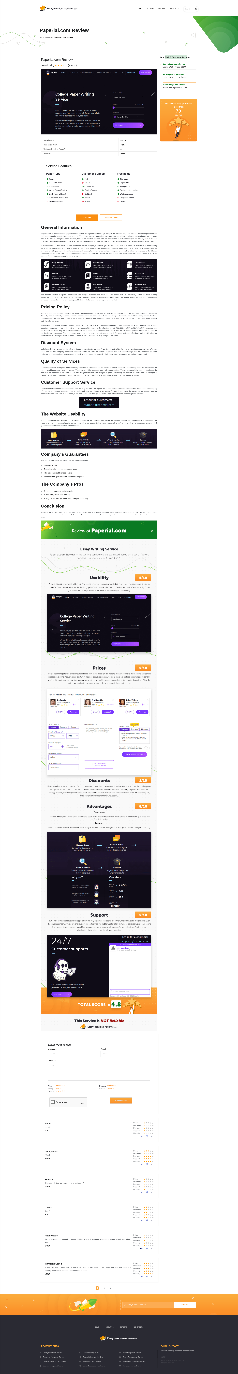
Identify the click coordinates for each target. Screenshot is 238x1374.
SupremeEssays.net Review (53, 1366)
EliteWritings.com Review (174, 84)
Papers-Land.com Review (92, 1361)
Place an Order (111, 218)
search (196, 9)
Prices (50, 1086)
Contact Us (174, 9)
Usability (51, 1092)
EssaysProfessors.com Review (94, 1366)
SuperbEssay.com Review (132, 1366)
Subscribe (185, 1305)
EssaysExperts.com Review (133, 1357)
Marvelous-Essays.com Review (134, 1361)
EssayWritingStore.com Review (54, 1361)
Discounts (102, 1086)
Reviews (150, 9)
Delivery (50, 1089)
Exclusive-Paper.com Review (53, 1357)
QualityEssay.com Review (174, 64)
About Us (161, 9)
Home (140, 9)
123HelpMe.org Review (173, 74)
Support (101, 1089)
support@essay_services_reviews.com (177, 1350)
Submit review (121, 1101)
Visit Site (87, 218)
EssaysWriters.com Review (93, 1357)
